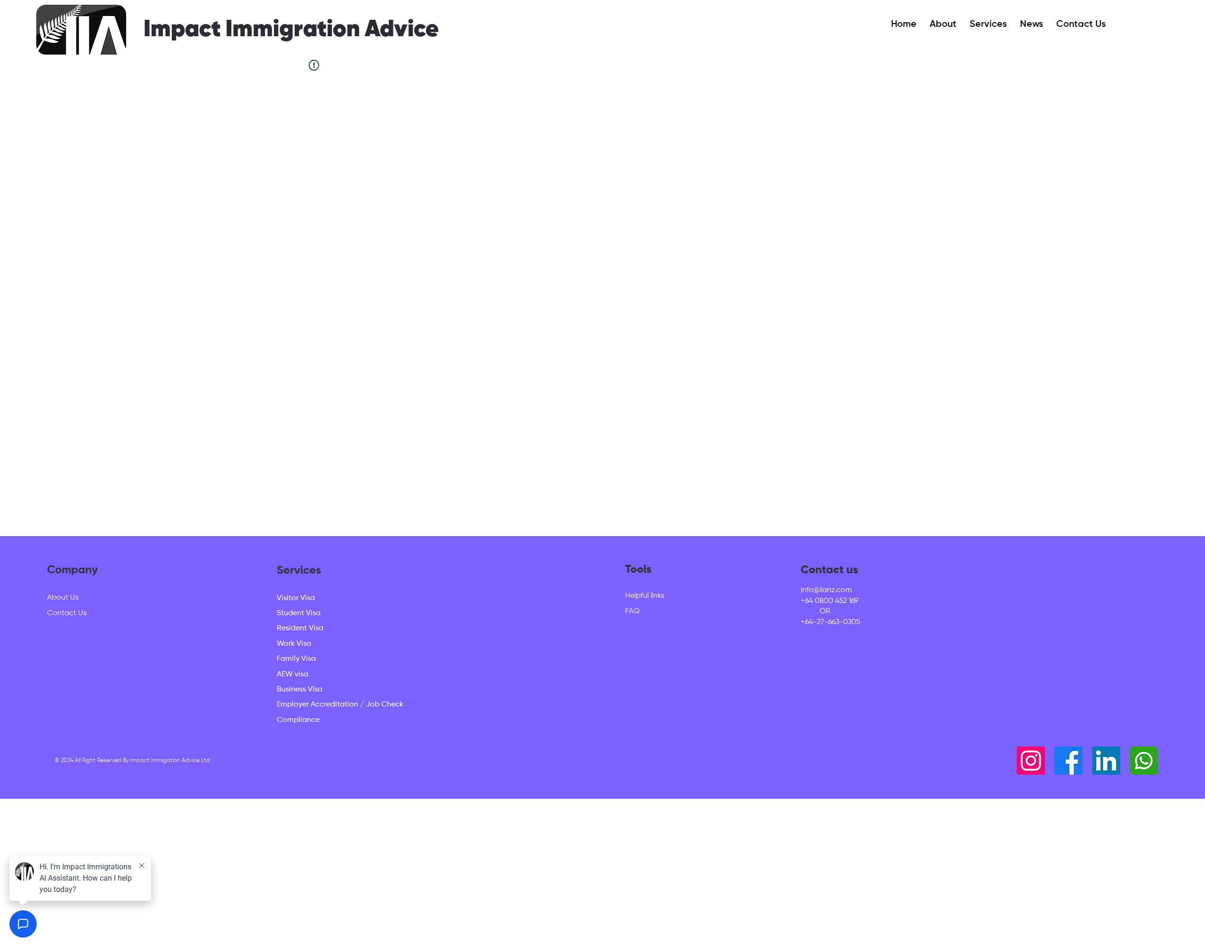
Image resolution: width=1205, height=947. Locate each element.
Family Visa (296, 659)
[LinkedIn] (1106, 760)
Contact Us (67, 613)
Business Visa (299, 689)
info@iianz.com (826, 590)
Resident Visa (300, 628)
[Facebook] (1068, 760)
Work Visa (294, 644)
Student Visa (299, 613)
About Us (63, 598)
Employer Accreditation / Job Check (340, 704)
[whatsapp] (1144, 760)
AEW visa (292, 674)
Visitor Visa (296, 598)
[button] (943, 24)
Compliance (298, 720)
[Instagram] (1031, 760)
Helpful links (644, 596)
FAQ (632, 611)
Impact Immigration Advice (291, 29)
